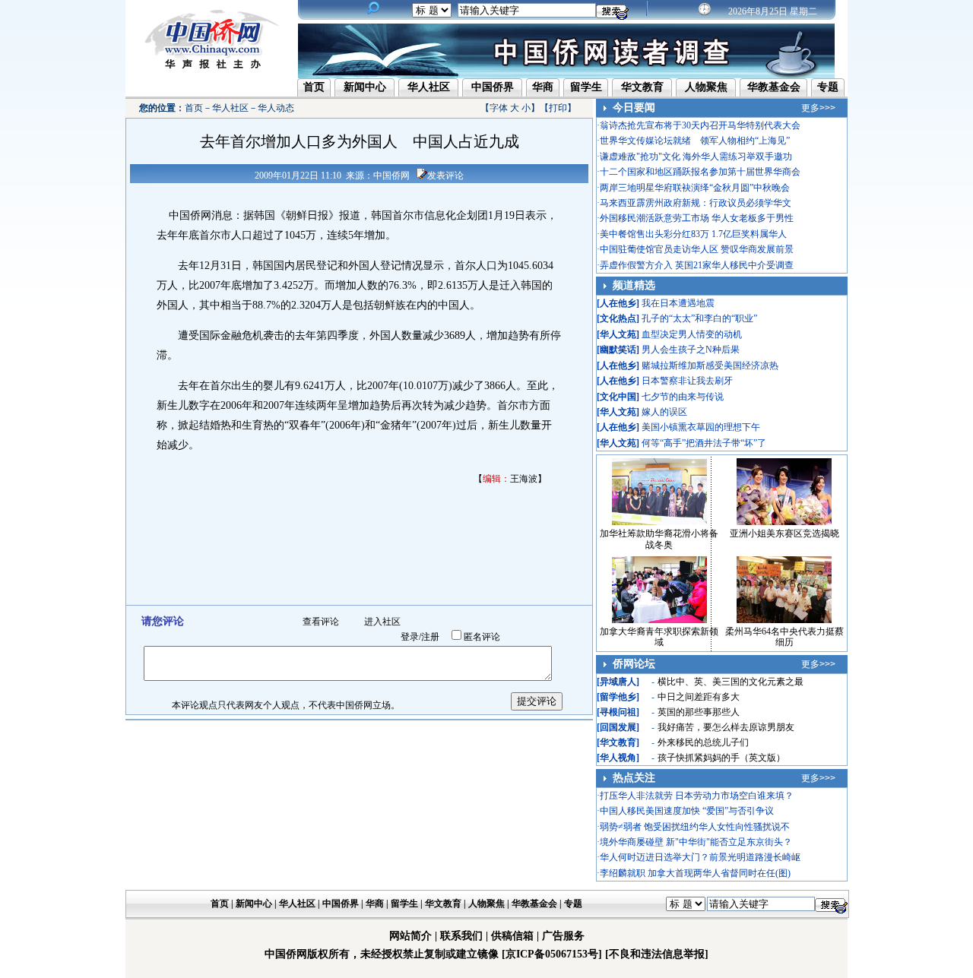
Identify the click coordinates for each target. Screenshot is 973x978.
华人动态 (276, 108)
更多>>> (818, 108)
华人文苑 (618, 334)
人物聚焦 (706, 87)
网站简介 (410, 936)
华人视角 (618, 757)
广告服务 (563, 936)
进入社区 (382, 621)
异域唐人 (618, 681)
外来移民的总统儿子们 (703, 742)
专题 (827, 87)
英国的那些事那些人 (699, 712)
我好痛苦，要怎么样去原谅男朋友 (726, 727)
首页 (314, 87)
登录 (410, 636)
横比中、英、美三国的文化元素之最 (730, 681)
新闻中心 (365, 87)
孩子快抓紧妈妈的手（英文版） (721, 757)
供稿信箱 (512, 936)
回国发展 (618, 727)
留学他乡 (618, 697)
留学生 (586, 87)
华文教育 (642, 87)
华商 (542, 87)
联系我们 (461, 936)
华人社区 (428, 87)
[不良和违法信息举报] (656, 954)
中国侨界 (492, 87)
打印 (558, 108)
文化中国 (618, 396)
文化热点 (618, 318)
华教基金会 (773, 87)
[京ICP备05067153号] (552, 954)
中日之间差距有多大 (699, 697)
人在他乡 (618, 303)
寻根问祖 (618, 712)
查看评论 (321, 621)
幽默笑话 (618, 349)
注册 (430, 636)
